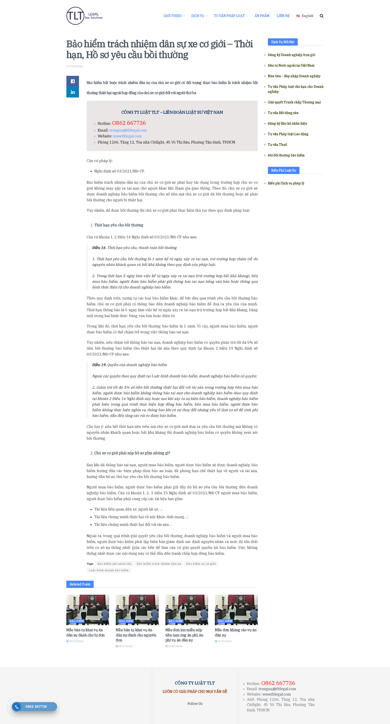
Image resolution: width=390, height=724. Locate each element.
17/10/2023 (74, 66)
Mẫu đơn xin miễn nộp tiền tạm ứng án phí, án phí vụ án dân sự (184, 635)
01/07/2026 (224, 641)
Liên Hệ (283, 16)
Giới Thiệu (173, 16)
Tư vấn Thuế (277, 145)
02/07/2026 (175, 646)
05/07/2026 (76, 641)
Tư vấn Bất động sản (283, 113)
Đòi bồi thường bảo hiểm (286, 155)
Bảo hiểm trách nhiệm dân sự (159, 563)
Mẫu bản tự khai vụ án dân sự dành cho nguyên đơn (136, 635)
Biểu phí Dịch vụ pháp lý (286, 183)
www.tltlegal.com (127, 136)
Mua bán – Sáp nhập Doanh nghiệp (294, 76)
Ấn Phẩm (262, 16)
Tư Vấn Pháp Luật (229, 16)
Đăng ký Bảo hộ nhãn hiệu (287, 123)
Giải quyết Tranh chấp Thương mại (294, 102)
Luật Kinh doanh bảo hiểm (109, 570)
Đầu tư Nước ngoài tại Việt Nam (291, 65)
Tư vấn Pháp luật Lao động (288, 134)
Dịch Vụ (197, 16)
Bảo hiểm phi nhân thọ (114, 563)
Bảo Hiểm (77, 621)
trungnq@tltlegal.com (128, 130)
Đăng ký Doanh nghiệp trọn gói (291, 55)
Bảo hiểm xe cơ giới (201, 563)
